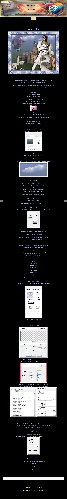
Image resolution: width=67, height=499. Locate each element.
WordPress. (41, 490)
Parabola (36, 490)
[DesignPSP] (1, 201)
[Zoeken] (62, 479)
